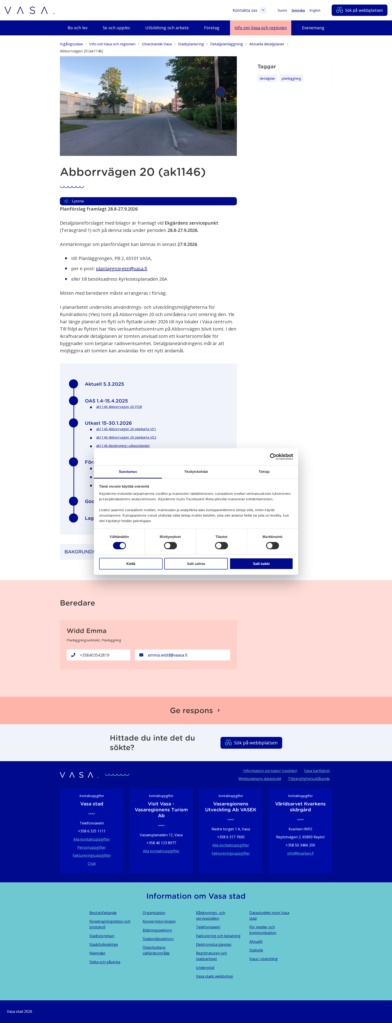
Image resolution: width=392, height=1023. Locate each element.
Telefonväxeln (208, 927)
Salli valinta (196, 564)
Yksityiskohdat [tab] (196, 471)
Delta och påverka (104, 961)
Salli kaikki (261, 564)
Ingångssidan (71, 44)
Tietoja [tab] (264, 471)
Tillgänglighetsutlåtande (309, 778)
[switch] (170, 545)
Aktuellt (255, 941)
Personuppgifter (91, 847)
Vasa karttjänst (317, 770)
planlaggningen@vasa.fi (121, 268)
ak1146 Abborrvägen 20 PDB (119, 406)
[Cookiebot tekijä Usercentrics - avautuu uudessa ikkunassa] (273, 456)
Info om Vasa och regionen (112, 44)
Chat (92, 863)
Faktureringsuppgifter (92, 855)
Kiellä (130, 564)
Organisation (154, 912)
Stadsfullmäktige (103, 944)
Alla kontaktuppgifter (91, 839)
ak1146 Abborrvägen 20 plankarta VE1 (126, 429)
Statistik (256, 950)
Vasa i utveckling (263, 958)
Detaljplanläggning (226, 44)
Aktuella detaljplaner (266, 44)
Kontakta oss (245, 10)
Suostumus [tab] (128, 471)
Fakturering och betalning (218, 935)
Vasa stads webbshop (214, 976)
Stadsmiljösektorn (158, 938)
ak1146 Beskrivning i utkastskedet (123, 445)
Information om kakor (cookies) (270, 770)
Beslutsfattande (103, 912)
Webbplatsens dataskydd (259, 778)
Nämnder (97, 953)
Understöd (205, 967)
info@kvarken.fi (300, 853)
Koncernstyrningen (159, 921)
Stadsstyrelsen (101, 935)
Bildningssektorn (157, 930)
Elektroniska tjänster (214, 944)
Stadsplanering (191, 44)
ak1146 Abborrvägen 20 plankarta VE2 (126, 437)
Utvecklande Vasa (157, 44)
